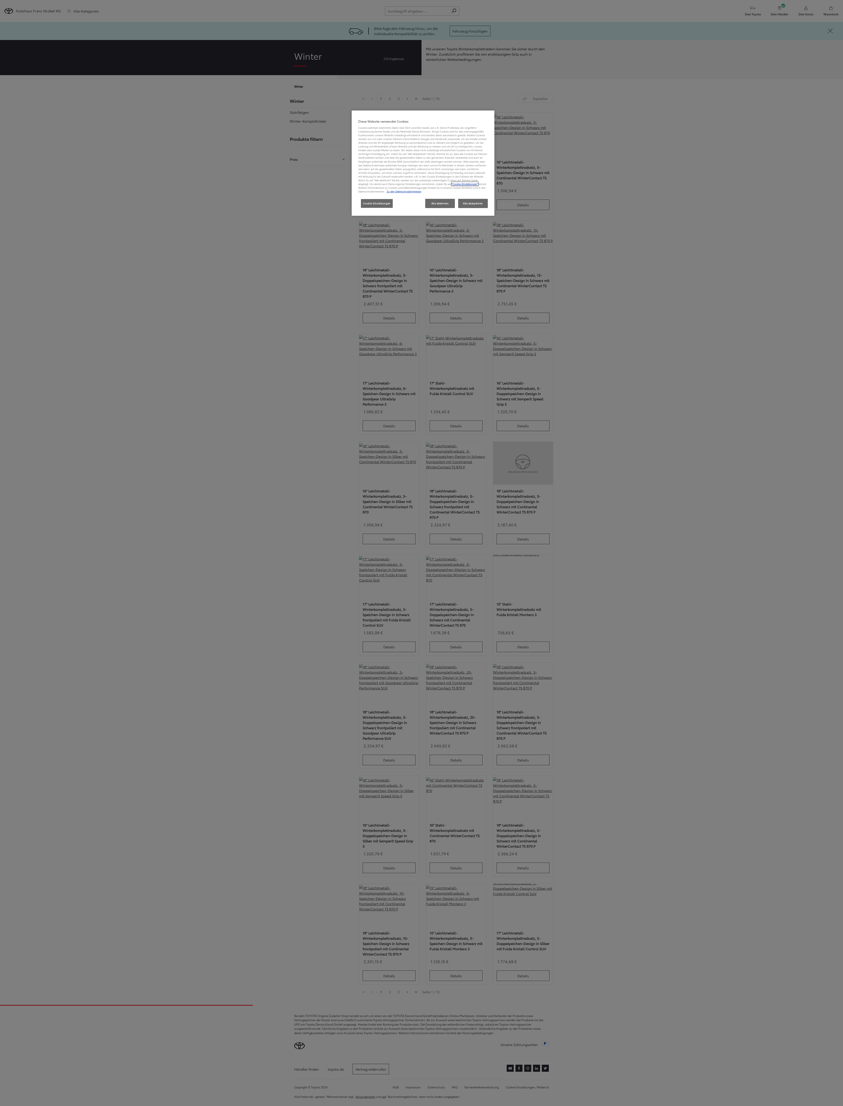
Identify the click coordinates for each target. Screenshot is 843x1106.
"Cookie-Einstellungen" (465, 184)
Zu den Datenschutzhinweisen (404, 191)
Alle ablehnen (440, 203)
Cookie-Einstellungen (376, 203)
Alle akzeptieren (473, 203)
